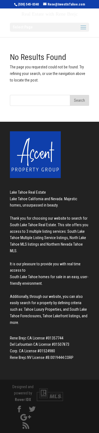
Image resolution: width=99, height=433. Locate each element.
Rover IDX (23, 399)
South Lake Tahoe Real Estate (33, 225)
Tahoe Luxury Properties (42, 309)
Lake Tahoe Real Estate (28, 192)
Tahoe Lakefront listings (61, 316)
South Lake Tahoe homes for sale (36, 277)
